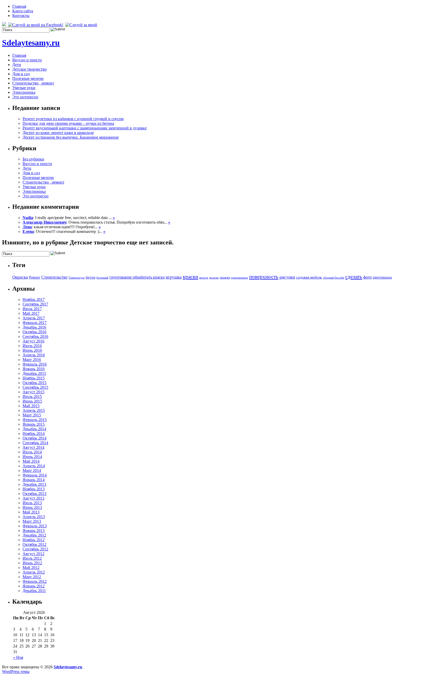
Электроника (23, 92)
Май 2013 (31, 512)
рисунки (287, 277)
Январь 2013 (34, 530)
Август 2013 (33, 498)
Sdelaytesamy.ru (31, 42)
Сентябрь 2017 (35, 304)
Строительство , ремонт (33, 83)
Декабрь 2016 (34, 327)
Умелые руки (23, 87)
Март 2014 (32, 470)
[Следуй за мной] (81, 25)
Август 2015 (33, 392)
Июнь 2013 (32, 507)
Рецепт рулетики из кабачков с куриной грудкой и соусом (73, 119)
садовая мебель (309, 277)
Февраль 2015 (35, 419)
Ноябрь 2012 (34, 540)
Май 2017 (31, 313)
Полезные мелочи (28, 78)
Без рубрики (33, 159)
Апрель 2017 (34, 318)
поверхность (263, 277)
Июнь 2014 (32, 456)
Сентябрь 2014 (35, 443)
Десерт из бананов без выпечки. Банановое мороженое (71, 137)
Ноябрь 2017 (34, 299)
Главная (19, 6)
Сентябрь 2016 (35, 336)
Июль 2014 (32, 452)
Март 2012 (32, 577)
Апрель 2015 (34, 410)
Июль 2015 (32, 396)
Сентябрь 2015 (35, 387)
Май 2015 (31, 406)
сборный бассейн (333, 277)
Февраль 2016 (35, 364)
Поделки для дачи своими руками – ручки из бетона (68, 123)
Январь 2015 (34, 424)
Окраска (20, 277)
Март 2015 (32, 415)
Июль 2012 (32, 558)
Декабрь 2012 (34, 535)
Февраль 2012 (35, 581)
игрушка (174, 277)
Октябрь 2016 (34, 332)
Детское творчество (29, 69)
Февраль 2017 (35, 322)
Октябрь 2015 (34, 382)
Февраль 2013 (35, 526)
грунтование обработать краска (137, 277)
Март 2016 (32, 359)
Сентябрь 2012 (35, 549)
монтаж (214, 277)
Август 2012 (33, 553)
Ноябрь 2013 (34, 489)
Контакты (20, 15)
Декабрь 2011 (34, 590)
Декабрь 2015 (34, 373)
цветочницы (382, 277)
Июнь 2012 (32, 563)
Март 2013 (32, 521)
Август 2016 (33, 341)
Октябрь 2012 (34, 544)
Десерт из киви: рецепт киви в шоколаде (58, 132)
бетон (90, 277)
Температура (76, 277)
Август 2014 (33, 447)
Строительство (54, 277)
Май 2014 (31, 461)
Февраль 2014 (35, 475)
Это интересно (25, 97)
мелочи (203, 277)
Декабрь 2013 (34, 484)
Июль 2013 (32, 503)
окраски (225, 277)
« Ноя (18, 657)
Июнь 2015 (32, 401)
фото (367, 277)
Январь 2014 (34, 480)
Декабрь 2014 (34, 429)
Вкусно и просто (27, 60)
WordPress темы (15, 671)
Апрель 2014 (34, 466)
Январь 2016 (34, 369)
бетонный (102, 277)
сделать (353, 277)
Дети (16, 64)
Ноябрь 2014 (34, 433)
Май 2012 (31, 567)
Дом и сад (21, 74)
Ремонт (34, 277)
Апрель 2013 (34, 517)
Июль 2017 (32, 309)
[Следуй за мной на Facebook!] (36, 25)
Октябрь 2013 (34, 493)
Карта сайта (22, 11)
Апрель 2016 (34, 355)
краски (190, 277)
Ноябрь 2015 (34, 378)
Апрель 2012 (34, 572)
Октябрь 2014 (34, 438)
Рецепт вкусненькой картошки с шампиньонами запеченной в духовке (85, 128)
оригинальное (239, 277)
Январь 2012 (34, 586)
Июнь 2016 (32, 350)
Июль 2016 (32, 346)
